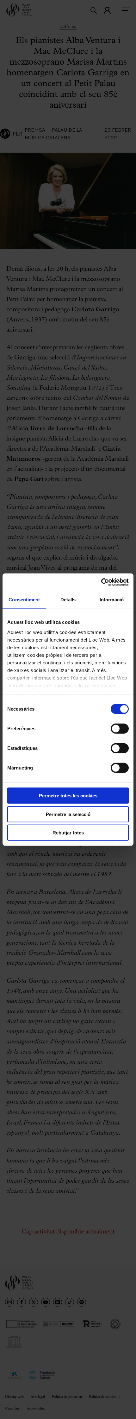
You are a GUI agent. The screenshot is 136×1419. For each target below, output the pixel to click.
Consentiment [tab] (24, 599)
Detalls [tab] (68, 599)
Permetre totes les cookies (68, 795)
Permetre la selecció (68, 814)
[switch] (120, 729)
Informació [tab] (112, 599)
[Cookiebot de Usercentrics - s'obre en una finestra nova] (101, 582)
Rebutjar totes (68, 832)
